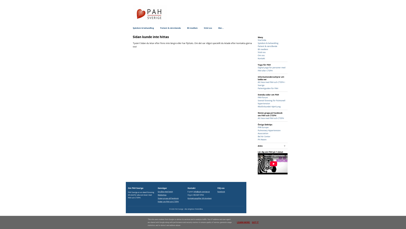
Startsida (262, 40)
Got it (255, 222)
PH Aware (262, 139)
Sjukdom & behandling (143, 28)
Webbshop (162, 195)
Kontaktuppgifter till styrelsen (200, 198)
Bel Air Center (264, 136)
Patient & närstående (170, 28)
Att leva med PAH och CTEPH (271, 118)
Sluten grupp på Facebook (168, 198)
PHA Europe (263, 127)
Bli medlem (192, 28)
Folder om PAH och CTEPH (168, 201)
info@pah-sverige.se (201, 192)
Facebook (221, 192)
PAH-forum (263, 97)
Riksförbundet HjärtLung (269, 106)
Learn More (243, 222)
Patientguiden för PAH (268, 88)
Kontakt (261, 58)
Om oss (261, 55)
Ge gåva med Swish (165, 192)
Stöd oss (208, 28)
